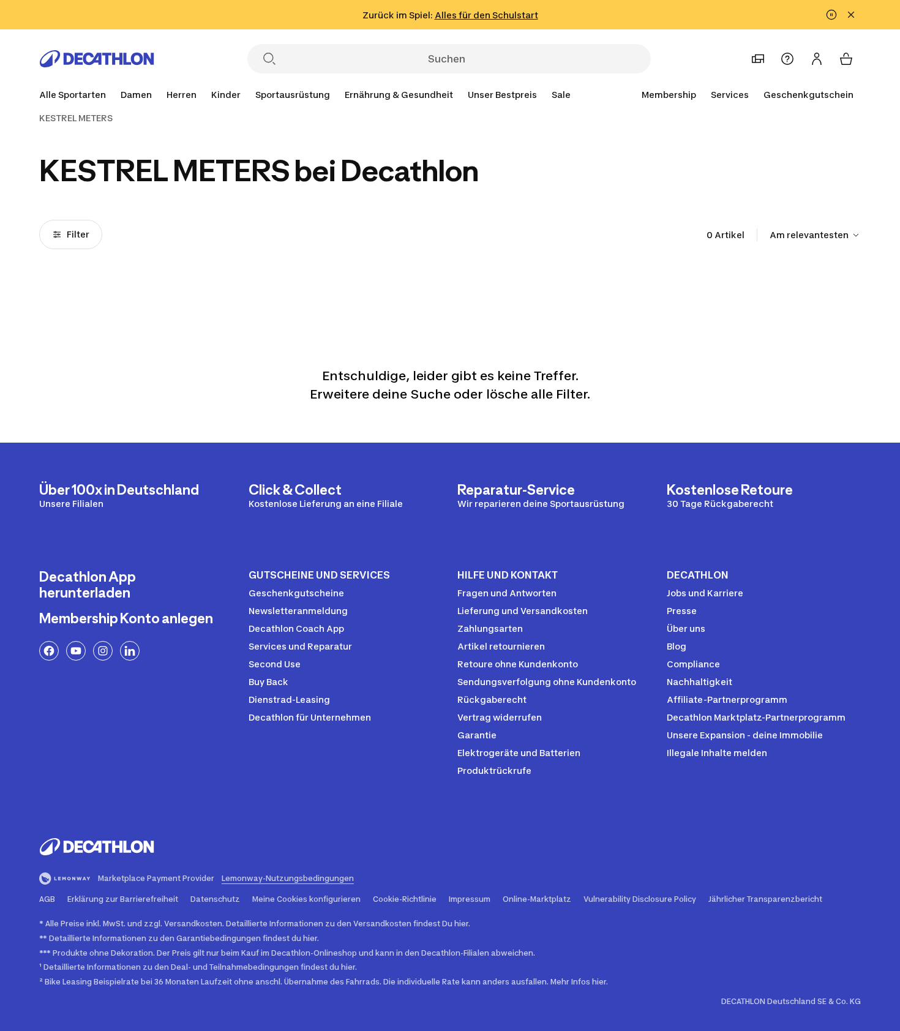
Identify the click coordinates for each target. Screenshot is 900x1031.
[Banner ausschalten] (831, 14)
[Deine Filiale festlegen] (758, 58)
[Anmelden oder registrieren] (816, 58)
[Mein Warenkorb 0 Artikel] (846, 58)
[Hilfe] (787, 58)
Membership (669, 94)
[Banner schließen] (851, 14)
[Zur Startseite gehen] (96, 58)
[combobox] (815, 235)
